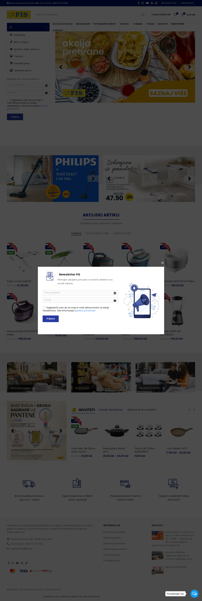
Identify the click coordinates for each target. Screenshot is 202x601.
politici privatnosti (85, 310)
